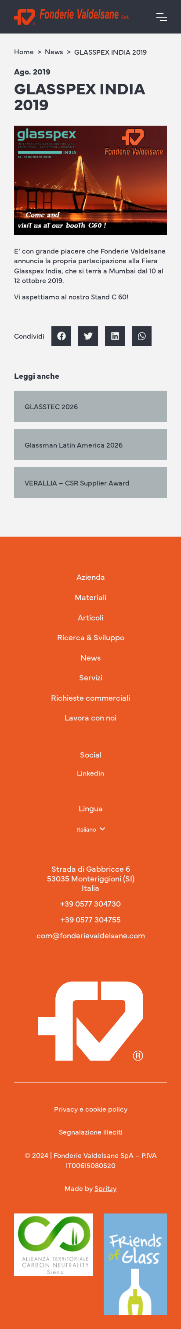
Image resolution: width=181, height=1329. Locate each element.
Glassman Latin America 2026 (74, 444)
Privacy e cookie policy (90, 1108)
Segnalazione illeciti (91, 1131)
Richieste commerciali (90, 697)
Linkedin (90, 772)
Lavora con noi (90, 717)
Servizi (90, 677)
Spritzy (105, 1188)
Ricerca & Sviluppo (90, 637)
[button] (61, 336)
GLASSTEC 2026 (51, 406)
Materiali (90, 597)
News (54, 51)
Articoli (90, 617)
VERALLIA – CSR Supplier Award (77, 482)
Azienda (90, 577)
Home (24, 51)
